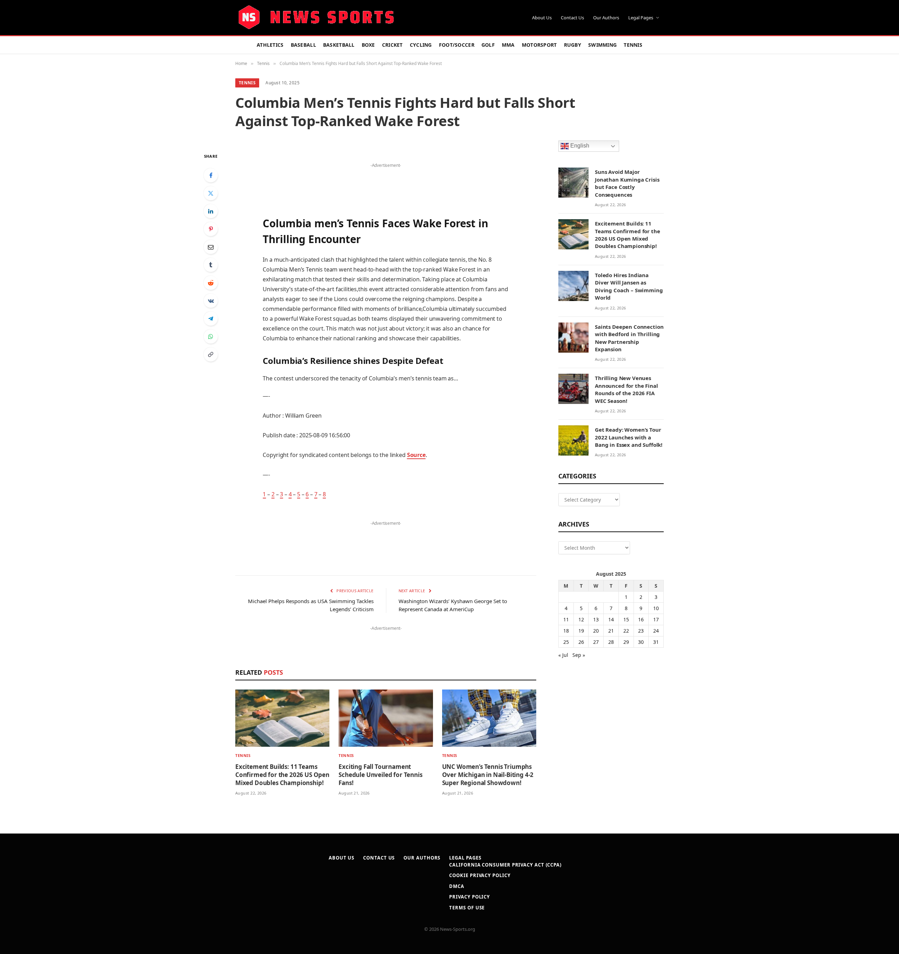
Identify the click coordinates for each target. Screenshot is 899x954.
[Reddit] (211, 283)
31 (656, 642)
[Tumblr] (211, 265)
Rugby (572, 44)
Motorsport (539, 44)
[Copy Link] (211, 354)
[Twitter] (211, 193)
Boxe (368, 44)
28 (611, 642)
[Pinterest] (211, 229)
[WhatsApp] (211, 336)
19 (581, 630)
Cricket (392, 44)
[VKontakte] (211, 301)
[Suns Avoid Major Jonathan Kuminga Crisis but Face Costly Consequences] (573, 183)
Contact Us (572, 17)
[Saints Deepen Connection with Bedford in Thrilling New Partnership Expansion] (573, 337)
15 (626, 619)
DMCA (456, 886)
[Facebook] (211, 175)
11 (566, 619)
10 (656, 608)
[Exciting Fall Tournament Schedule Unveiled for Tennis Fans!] (386, 718)
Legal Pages (640, 17)
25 (566, 642)
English (579, 146)
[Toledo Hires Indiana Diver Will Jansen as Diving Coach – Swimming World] (573, 286)
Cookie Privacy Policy (479, 875)
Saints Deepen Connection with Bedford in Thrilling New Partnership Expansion (629, 338)
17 (656, 619)
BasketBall (339, 44)
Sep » (578, 655)
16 (641, 619)
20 (596, 630)
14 (611, 619)
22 (626, 630)
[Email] (211, 247)
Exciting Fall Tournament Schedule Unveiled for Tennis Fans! (380, 775)
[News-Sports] (316, 17)
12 (581, 619)
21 (611, 630)
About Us (542, 17)
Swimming (602, 44)
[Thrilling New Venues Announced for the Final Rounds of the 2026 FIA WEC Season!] (573, 389)
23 (641, 630)
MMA (508, 44)
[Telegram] (211, 319)
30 (641, 642)
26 (581, 642)
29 (626, 642)
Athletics (270, 44)
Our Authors (606, 17)
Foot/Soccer (456, 44)
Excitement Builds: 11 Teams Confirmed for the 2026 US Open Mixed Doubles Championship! (282, 775)
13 (596, 619)
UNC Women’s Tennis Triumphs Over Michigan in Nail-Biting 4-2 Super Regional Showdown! (488, 775)
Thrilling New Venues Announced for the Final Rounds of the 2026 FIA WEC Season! (626, 389)
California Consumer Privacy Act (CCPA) (505, 865)
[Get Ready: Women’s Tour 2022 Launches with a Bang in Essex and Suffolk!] (573, 440)
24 (656, 630)
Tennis (633, 44)
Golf (488, 44)
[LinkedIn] (211, 211)
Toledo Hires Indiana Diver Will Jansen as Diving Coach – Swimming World (629, 286)
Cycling (421, 44)
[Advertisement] (385, 180)
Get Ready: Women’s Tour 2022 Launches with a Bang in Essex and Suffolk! (628, 437)
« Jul (563, 655)
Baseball (303, 44)
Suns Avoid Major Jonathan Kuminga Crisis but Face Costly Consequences (627, 183)
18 (566, 630)
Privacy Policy (469, 897)
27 (596, 642)
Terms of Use (467, 907)
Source (416, 455)
